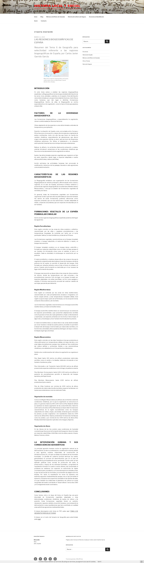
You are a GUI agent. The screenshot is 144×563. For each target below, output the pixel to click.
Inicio (35, 17)
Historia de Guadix (88, 55)
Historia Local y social (57, 6)
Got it (99, 561)
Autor (36, 21)
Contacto (43, 21)
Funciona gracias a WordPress (74, 559)
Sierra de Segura (87, 64)
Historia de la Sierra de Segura (77, 17)
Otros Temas (86, 61)
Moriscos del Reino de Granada (55, 17)
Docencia (85, 51)
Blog (41, 17)
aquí (39, 519)
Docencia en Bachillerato (96, 17)
